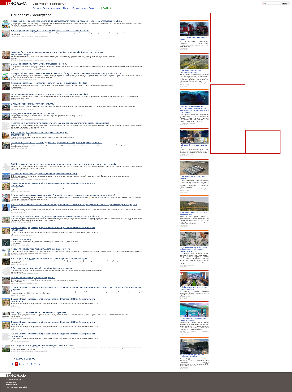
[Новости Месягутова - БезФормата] (13, 3)
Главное (37, 8)
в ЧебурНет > (105, 8)
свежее (18, 358)
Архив (46, 8)
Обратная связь (11, 382)
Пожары (92, 8)
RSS (25, 387)
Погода (66, 8)
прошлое (29, 358)
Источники (56, 8)
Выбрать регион (11, 384)
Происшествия (79, 8)
